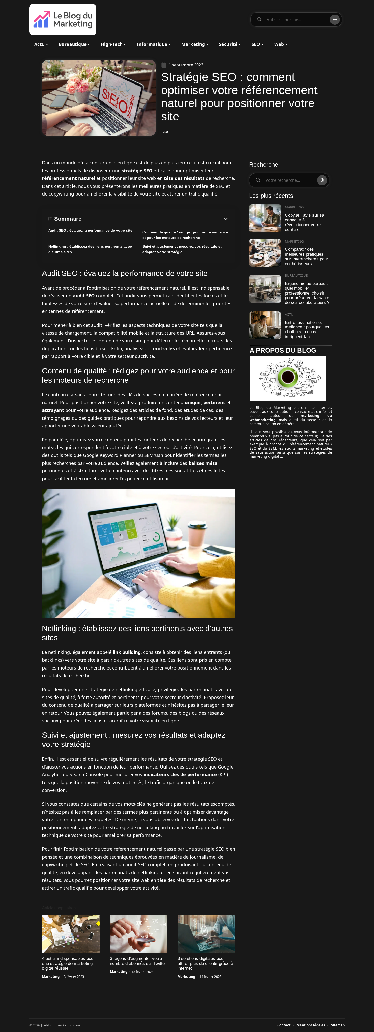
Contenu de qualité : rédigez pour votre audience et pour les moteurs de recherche (185, 235)
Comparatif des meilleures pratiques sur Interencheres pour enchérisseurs (306, 256)
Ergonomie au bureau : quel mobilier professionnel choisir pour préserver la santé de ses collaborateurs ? (307, 293)
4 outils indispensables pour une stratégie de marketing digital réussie (68, 963)
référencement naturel (68, 178)
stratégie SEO (137, 171)
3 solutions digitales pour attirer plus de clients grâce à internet (205, 963)
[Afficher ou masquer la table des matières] (155, 219)
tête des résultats (184, 178)
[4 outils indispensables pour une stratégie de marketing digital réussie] (71, 934)
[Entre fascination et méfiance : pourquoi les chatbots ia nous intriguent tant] (265, 325)
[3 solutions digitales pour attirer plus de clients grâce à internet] (206, 934)
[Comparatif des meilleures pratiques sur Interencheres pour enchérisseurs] (265, 253)
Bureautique (296, 275)
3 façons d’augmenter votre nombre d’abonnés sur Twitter (138, 961)
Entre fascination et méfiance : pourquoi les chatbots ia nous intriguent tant (307, 329)
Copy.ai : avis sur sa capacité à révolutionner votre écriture (304, 222)
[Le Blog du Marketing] (62, 19)
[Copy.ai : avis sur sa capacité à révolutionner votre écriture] (265, 218)
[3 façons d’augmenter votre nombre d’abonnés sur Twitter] (139, 934)
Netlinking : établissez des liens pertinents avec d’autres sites (90, 249)
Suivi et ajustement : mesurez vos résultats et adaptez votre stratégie (182, 249)
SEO (165, 132)
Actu (289, 314)
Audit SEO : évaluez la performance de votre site (90, 230)
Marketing (51, 976)
